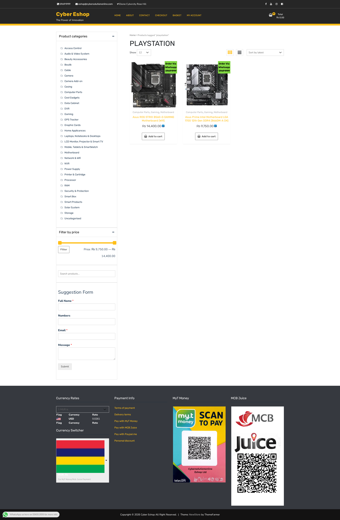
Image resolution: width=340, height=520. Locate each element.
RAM (67, 185)
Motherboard (167, 112)
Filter (63, 249)
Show (133, 52)
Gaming (155, 112)
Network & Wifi (72, 158)
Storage (68, 212)
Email (62, 330)
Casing (68, 86)
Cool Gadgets (72, 97)
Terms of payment (124, 407)
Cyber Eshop (72, 14)
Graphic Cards (72, 125)
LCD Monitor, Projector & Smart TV (83, 141)
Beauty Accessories (75, 59)
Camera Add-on (73, 81)
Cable (67, 70)
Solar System (72, 207)
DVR (66, 108)
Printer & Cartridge (74, 174)
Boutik (68, 64)
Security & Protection (76, 191)
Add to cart (155, 136)
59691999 (64, 4)
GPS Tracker (71, 119)
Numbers (64, 316)
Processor (70, 180)
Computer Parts (141, 112)
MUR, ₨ (63, 474)
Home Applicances (75, 130)
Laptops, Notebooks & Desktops (82, 136)
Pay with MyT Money (126, 421)
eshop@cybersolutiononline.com (95, 4)
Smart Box (70, 196)
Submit (65, 366)
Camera (68, 75)
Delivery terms (122, 414)
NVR (66, 163)
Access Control (72, 48)
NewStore (194, 514)
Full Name (65, 301)
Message (65, 345)
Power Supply (72, 169)
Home (133, 35)
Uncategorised (72, 218)
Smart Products (73, 202)
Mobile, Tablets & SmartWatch (81, 147)
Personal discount (124, 440)
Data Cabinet (71, 103)
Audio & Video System (76, 53)
